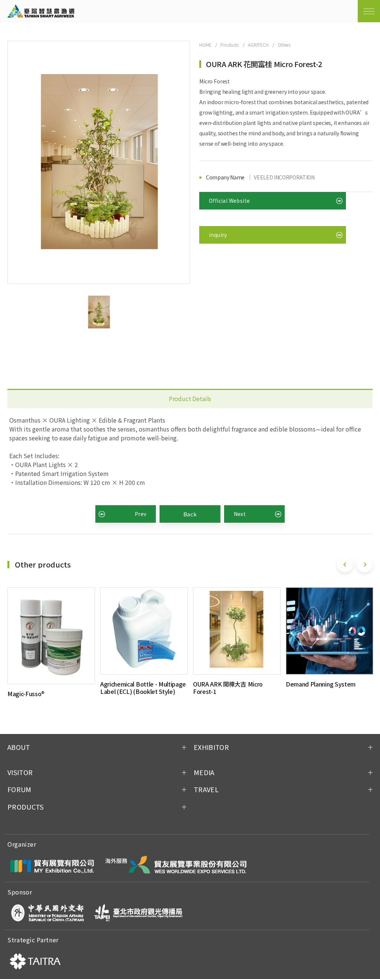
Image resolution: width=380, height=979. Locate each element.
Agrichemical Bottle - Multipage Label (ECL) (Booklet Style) (143, 687)
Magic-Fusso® (26, 693)
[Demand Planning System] (329, 631)
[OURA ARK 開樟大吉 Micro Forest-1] (236, 631)
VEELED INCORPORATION (284, 177)
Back (190, 514)
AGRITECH (258, 45)
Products (229, 45)
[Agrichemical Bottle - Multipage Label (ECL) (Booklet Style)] (144, 631)
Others (284, 45)
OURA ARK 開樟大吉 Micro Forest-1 (228, 687)
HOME (205, 45)
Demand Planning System (321, 684)
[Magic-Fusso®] (51, 636)
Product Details (190, 398)
